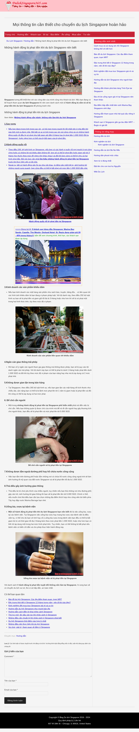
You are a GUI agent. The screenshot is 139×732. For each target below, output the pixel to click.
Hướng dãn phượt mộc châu (106, 155)
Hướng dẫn (21, 636)
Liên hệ (77, 720)
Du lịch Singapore (71, 717)
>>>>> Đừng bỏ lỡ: (23, 229)
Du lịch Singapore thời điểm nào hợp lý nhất (27, 621)
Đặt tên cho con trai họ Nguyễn (107, 166)
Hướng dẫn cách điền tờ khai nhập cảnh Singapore (30, 612)
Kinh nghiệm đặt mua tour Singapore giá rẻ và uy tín (30, 605)
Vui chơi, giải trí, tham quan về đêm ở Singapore (29, 627)
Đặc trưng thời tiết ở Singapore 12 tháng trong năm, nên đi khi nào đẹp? (39, 602)
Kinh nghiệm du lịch (102, 141)
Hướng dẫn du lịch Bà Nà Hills (107, 150)
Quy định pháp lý (65, 720)
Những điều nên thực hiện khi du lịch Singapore (28, 624)
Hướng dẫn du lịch (102, 136)
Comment (9, 656)
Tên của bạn (10, 681)
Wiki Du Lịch (99, 172)
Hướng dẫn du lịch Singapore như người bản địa (29, 609)
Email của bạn (11, 690)
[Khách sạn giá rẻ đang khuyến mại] (48, 283)
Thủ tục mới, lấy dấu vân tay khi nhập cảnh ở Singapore (32, 615)
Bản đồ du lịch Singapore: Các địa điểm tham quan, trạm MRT (35, 599)
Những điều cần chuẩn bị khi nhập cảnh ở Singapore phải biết (35, 618)
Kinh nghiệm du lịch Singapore (111, 145)
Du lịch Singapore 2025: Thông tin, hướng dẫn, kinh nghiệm (69, 6)
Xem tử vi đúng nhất (102, 161)
